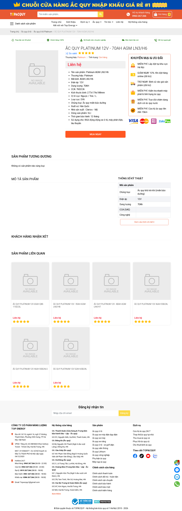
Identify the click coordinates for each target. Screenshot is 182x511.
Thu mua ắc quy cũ (141, 438)
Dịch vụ (84, 22)
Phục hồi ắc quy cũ (141, 441)
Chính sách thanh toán (102, 473)
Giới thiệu (71, 22)
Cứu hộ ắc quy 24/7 (141, 431)
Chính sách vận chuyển (102, 480)
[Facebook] (177, 470)
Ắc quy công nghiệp (101, 455)
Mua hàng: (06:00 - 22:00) (31, 463)
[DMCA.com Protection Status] (102, 501)
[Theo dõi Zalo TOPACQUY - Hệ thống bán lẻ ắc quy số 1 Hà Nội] (155, 456)
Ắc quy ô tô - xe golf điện (103, 445)
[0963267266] (177, 484)
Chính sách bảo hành (101, 483)
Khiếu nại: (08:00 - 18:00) (30, 477)
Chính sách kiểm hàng (102, 490)
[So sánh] (71, 53)
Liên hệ (119, 22)
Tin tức (107, 22)
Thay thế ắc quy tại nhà (143, 434)
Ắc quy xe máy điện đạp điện (104, 434)
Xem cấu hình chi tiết (143, 222)
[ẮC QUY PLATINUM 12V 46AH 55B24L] (152, 281)
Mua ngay (95, 134)
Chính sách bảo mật (101, 487)
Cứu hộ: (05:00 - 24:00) (29, 467)
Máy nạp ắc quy (99, 462)
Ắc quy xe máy (98, 438)
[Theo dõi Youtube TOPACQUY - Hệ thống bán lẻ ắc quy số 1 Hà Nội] (148, 456)
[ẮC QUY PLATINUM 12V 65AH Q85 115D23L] (30, 281)
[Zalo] (177, 477)
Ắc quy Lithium (99, 452)
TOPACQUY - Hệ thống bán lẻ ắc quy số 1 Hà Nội (95, 508)
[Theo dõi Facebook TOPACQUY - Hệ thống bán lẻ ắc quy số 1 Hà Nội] (135, 456)
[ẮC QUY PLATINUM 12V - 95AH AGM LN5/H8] (71, 281)
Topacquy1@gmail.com (30, 482)
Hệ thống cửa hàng (137, 22)
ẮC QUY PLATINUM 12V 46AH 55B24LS (30, 369)
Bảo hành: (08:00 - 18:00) (30, 474)
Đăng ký (124, 413)
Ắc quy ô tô (97, 431)
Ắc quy (96, 22)
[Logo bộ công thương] (82, 502)
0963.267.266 (139, 16)
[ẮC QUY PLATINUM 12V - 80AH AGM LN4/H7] (111, 281)
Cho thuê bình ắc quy (142, 445)
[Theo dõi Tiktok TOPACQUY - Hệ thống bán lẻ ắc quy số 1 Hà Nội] (141, 456)
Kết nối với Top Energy (64, 25)
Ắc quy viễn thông (100, 448)
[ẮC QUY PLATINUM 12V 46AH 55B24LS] (30, 346)
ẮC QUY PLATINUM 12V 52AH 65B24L (70, 369)
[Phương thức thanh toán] (149, 121)
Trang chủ (56, 22)
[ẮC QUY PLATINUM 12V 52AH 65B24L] (71, 346)
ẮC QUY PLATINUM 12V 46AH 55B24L (151, 304)
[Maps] (177, 463)
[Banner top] (91, 4)
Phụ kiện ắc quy (99, 458)
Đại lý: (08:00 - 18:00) (29, 470)
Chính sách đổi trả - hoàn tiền (105, 477)
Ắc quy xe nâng (99, 441)
